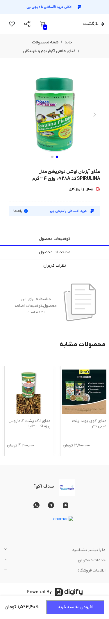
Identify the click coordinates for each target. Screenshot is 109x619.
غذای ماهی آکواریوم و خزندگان (49, 51)
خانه (68, 42)
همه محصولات (45, 42)
